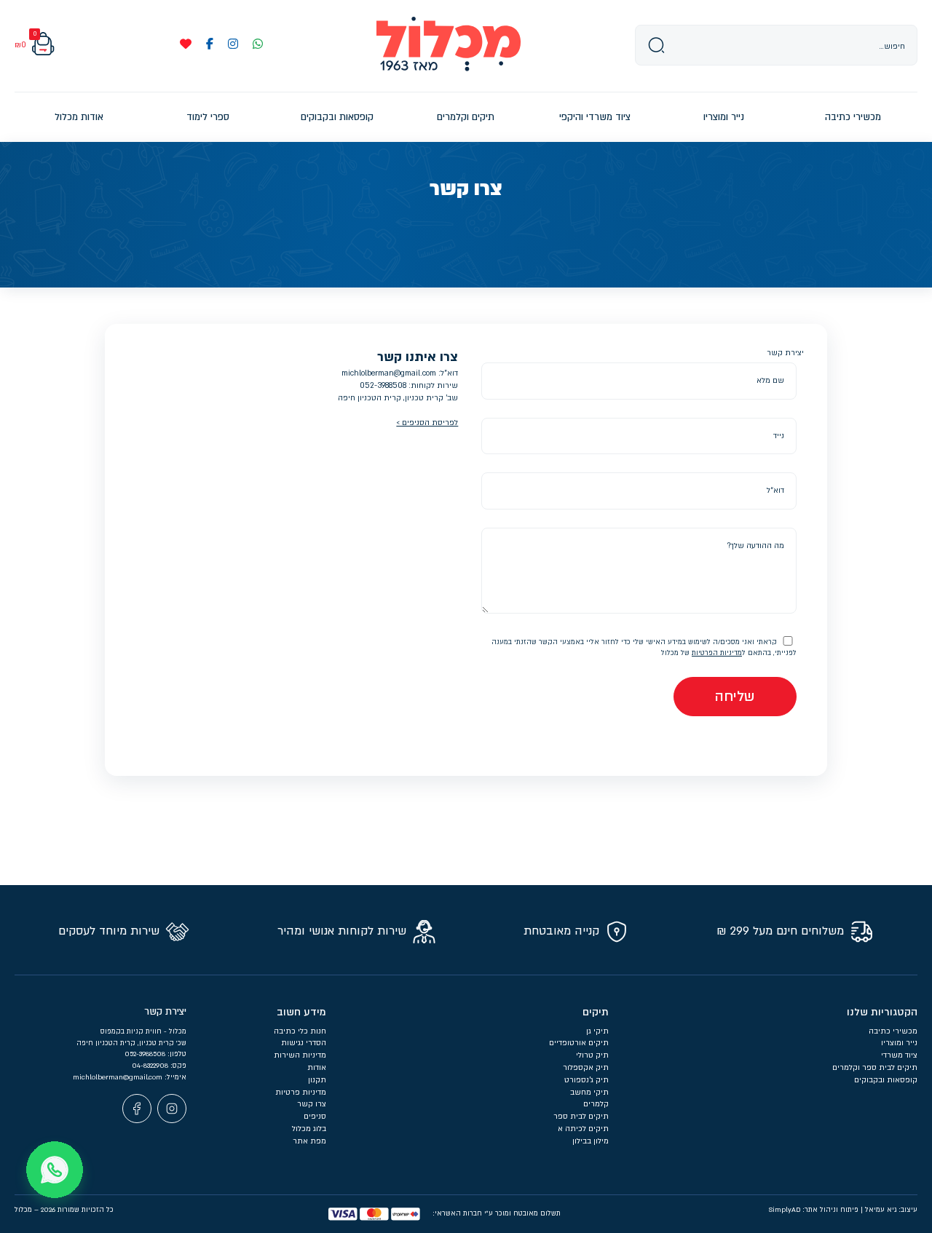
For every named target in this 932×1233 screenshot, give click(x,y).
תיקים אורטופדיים (579, 1043)
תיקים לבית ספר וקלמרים (874, 1068)
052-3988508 (383, 386)
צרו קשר (311, 1104)
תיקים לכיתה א (583, 1129)
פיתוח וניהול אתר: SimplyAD (813, 1209)
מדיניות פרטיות (300, 1092)
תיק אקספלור (586, 1068)
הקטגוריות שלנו (882, 1012)
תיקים (595, 1012)
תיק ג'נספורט (586, 1080)
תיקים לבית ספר (581, 1116)
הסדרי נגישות (303, 1043)
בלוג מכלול (309, 1129)
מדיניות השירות (300, 1055)
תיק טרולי (592, 1055)
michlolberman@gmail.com (388, 373)
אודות (316, 1068)
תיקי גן (597, 1031)
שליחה (735, 696)
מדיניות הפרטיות (717, 653)
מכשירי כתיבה (893, 1031)
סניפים (315, 1116)
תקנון (317, 1080)
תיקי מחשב (589, 1092)
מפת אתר (309, 1141)
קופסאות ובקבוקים (885, 1080)
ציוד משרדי (899, 1055)
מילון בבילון (590, 1141)
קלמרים (596, 1104)
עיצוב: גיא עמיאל (891, 1209)
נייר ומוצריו (899, 1043)
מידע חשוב (301, 1012)
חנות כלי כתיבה (300, 1031)
